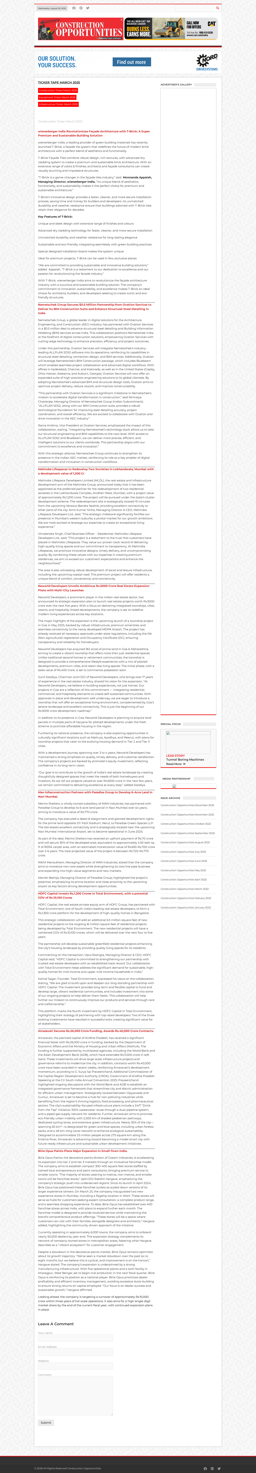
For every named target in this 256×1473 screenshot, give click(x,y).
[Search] (217, 8)
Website (43, 1361)
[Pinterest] (80, 8)
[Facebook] (73, 8)
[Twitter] (87, 8)
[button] (176, 763)
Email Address (47, 1347)
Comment (45, 1374)
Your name (45, 1333)
